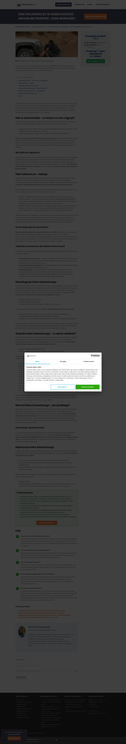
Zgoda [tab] (37, 361)
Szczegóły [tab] (63, 361)
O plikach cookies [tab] (88, 361)
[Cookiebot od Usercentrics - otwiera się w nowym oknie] (92, 356)
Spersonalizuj (62, 387)
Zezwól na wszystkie (87, 387)
